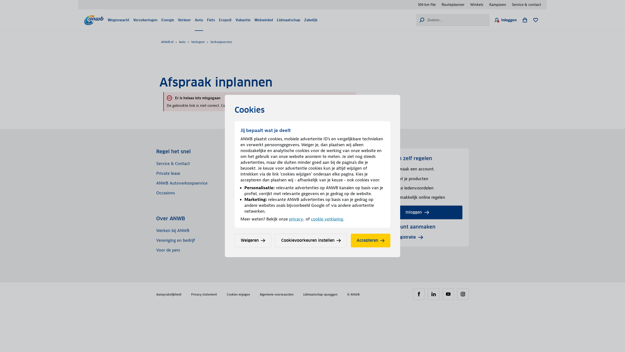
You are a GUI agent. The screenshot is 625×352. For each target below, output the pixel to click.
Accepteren (367, 240)
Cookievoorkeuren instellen (307, 240)
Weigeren (250, 240)
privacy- (296, 219)
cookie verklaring (327, 219)
